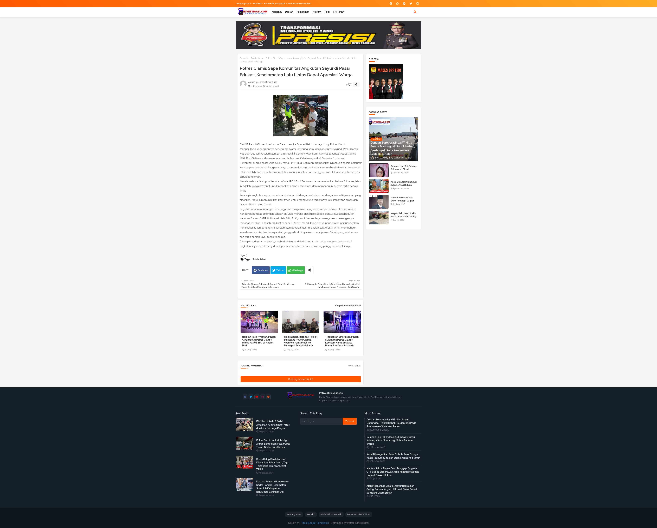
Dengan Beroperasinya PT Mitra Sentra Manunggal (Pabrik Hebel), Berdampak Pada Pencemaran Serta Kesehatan (391, 423)
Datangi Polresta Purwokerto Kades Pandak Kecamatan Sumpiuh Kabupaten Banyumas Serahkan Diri (272, 486)
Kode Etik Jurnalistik (274, 3)
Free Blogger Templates (315, 522)
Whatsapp (297, 270)
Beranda (244, 58)
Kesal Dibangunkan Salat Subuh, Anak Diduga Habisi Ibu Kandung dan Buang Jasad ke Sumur (404, 187)
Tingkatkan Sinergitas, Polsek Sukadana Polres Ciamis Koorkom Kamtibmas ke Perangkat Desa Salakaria (300, 341)
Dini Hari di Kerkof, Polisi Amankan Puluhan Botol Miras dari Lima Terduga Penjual (273, 424)
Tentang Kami (243, 3)
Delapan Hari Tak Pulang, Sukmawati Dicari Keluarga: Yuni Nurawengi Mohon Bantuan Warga (404, 171)
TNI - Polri (338, 11)
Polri (327, 11)
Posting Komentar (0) (300, 379)
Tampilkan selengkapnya (348, 305)
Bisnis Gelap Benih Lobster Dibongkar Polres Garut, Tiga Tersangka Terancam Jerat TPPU (272, 464)
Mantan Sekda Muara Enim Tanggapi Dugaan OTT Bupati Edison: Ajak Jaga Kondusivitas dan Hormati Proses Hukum (392, 472)
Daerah (289, 11)
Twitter (280, 270)
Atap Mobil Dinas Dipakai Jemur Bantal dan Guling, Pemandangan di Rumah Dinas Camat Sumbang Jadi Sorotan (391, 489)
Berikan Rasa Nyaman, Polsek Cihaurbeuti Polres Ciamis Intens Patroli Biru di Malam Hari (259, 341)
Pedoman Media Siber (299, 3)
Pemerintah (303, 11)
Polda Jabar (257, 58)
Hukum (317, 11)
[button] (415, 11)
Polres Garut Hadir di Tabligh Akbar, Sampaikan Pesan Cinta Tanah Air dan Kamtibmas (273, 444)
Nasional (277, 11)
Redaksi (257, 3)
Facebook (262, 270)
